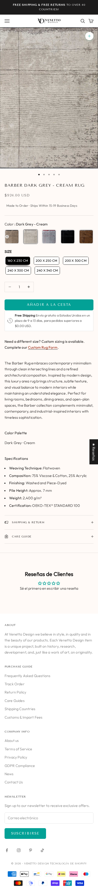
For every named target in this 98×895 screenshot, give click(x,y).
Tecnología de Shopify (68, 863)
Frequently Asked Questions (27, 675)
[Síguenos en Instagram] (18, 850)
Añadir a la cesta (49, 305)
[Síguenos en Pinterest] (30, 850)
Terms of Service (18, 749)
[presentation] (7, 236)
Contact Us (14, 782)
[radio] (12, 236)
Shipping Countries (20, 709)
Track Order (15, 684)
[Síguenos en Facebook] (7, 850)
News (9, 774)
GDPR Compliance (20, 765)
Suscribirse (25, 833)
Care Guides (15, 700)
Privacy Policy (16, 757)
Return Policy (15, 692)
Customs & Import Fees (23, 717)
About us (12, 740)
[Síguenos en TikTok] (42, 850)
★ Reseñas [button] (93, 452)
